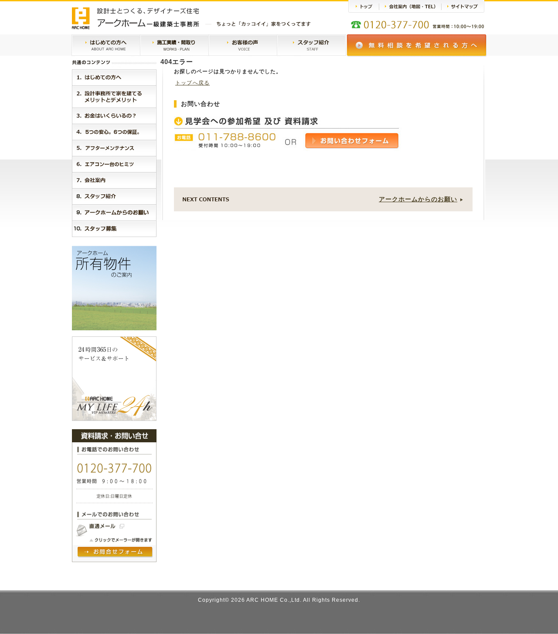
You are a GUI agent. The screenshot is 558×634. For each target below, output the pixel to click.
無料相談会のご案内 (417, 45)
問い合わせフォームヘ (115, 552)
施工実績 (174, 45)
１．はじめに (114, 77)
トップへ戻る (192, 83)
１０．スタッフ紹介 (114, 228)
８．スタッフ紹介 (114, 196)
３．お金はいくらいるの (114, 116)
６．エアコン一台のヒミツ (114, 164)
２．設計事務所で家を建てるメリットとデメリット (114, 96)
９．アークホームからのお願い (114, 212)
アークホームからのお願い (418, 199)
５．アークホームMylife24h (114, 148)
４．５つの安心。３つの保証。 (114, 132)
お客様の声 (242, 45)
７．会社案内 (114, 180)
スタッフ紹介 (311, 45)
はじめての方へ (105, 45)
